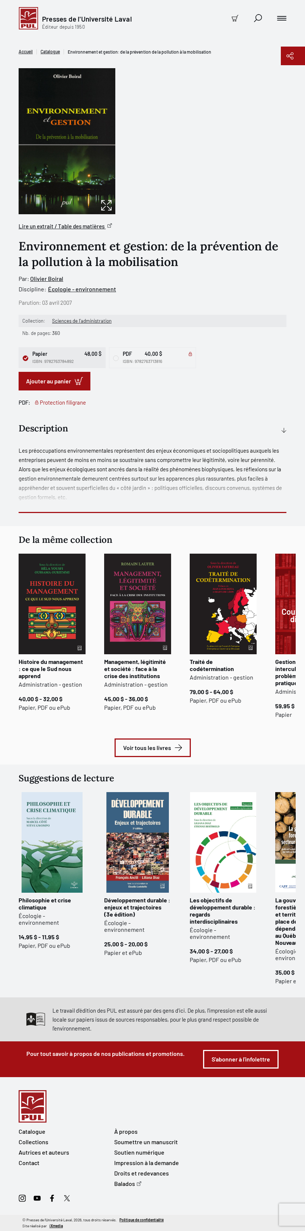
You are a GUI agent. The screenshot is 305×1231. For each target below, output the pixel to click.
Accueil (26, 51)
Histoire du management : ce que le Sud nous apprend (51, 668)
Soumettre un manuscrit (146, 1141)
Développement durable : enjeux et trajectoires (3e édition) (137, 907)
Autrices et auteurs (44, 1152)
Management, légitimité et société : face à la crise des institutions (135, 668)
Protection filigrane (63, 402)
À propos (126, 1131)
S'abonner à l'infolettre (241, 1059)
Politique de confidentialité (141, 1220)
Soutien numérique (139, 1152)
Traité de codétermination (212, 665)
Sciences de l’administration (82, 321)
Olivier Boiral (46, 278)
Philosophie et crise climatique (45, 903)
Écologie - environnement (82, 288)
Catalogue (50, 51)
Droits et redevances (141, 1173)
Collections (33, 1141)
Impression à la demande (146, 1162)
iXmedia (56, 1226)
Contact (29, 1162)
